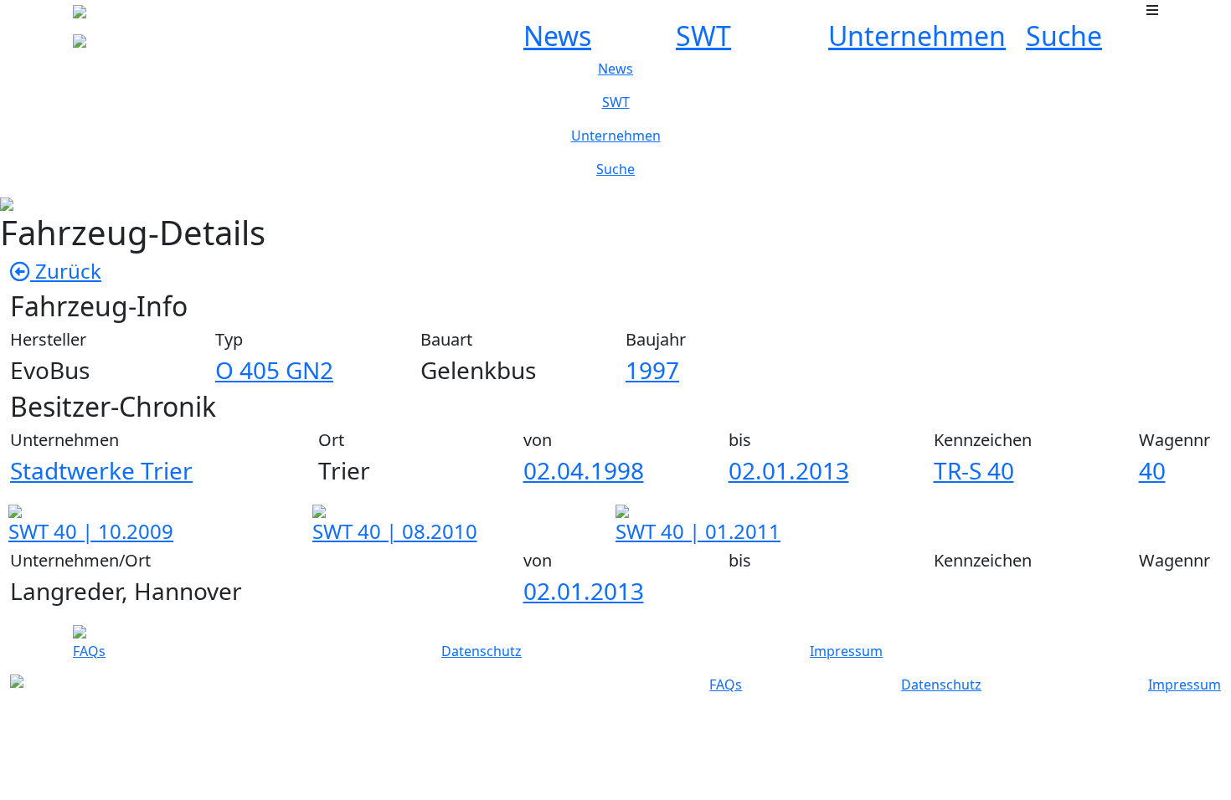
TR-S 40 (974, 470)
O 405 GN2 (274, 370)
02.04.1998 (583, 470)
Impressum (846, 651)
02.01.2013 (789, 470)
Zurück (65, 271)
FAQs (89, 651)
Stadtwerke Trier (101, 470)
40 (1152, 470)
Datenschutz (481, 651)
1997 (652, 370)
